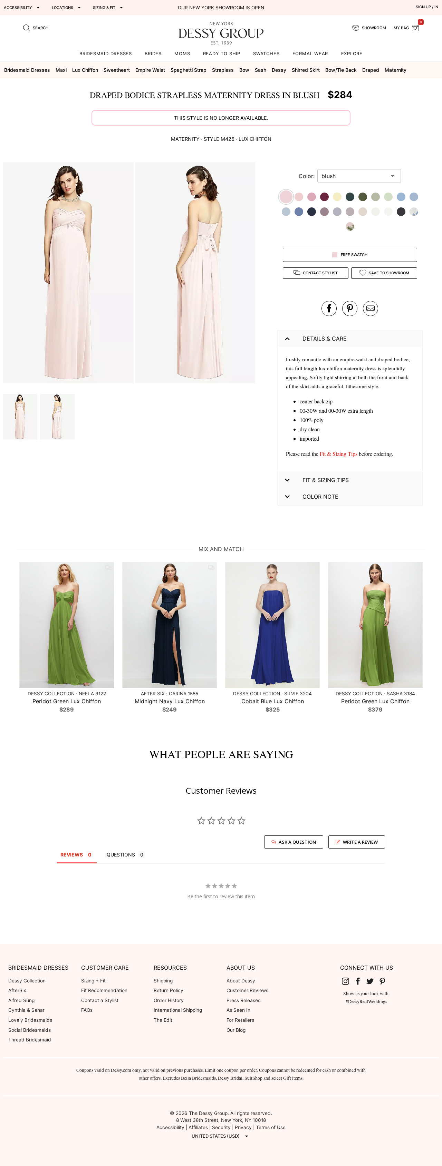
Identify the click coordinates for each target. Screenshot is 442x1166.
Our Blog (236, 1030)
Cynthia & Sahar (26, 1010)
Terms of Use (271, 1127)
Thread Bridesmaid (29, 1039)
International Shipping (178, 1010)
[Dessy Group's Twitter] (372, 981)
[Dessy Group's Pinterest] (385, 981)
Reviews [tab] (71, 855)
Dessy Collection (27, 980)
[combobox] (353, 176)
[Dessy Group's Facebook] (360, 981)
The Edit (163, 1020)
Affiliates (198, 1127)
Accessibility (170, 1127)
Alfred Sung (21, 1000)
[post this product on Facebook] (329, 308)
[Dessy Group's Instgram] (348, 981)
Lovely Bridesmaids (30, 1020)
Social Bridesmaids (29, 1030)
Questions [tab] (121, 855)
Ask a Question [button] (297, 842)
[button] (69, 273)
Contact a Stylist (99, 1000)
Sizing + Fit (93, 980)
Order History (169, 1000)
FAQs (87, 1010)
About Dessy (241, 980)
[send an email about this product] (370, 308)
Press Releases (243, 1000)
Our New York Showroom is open (221, 7)
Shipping (163, 980)
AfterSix (17, 990)
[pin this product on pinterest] (349, 308)
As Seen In (238, 1010)
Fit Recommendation (104, 990)
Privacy (243, 1127)
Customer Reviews (247, 990)
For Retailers (240, 1020)
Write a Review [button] (360, 842)
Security (221, 1127)
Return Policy (168, 990)
